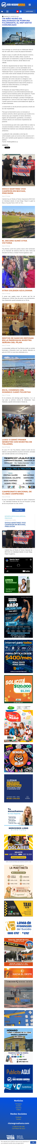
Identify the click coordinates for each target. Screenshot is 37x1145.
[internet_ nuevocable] (18, 656)
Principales (8, 518)
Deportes (8, 516)
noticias (22, 516)
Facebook (18, 1117)
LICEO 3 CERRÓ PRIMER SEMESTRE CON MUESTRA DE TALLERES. (17, 441)
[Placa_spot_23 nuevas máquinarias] (18, 788)
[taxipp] (18, 908)
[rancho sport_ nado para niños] (18, 617)
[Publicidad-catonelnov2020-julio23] (18, 1018)
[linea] (18, 927)
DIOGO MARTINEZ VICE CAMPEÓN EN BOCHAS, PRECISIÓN (14, 191)
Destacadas (15, 516)
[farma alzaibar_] (18, 1045)
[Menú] (30, 5)
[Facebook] (20, 11)
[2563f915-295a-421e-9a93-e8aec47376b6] (18, 849)
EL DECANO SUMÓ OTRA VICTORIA (14, 242)
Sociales (18, 1106)
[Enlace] (13, 4)
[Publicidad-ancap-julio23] (18, 952)
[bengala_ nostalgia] (18, 758)
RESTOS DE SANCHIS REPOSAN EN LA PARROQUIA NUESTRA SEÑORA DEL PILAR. (18, 340)
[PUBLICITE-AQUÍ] (18, 1079)
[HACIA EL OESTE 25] (18, 973)
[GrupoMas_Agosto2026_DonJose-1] (18, 723)
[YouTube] (17, 11)
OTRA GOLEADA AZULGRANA (17, 290)
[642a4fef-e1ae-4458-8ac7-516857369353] (18, 689)
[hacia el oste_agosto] (18, 994)
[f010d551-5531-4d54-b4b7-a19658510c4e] (18, 882)
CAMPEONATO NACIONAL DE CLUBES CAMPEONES (17, 492)
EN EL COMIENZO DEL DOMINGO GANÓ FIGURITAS (16, 391)
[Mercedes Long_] (18, 818)
